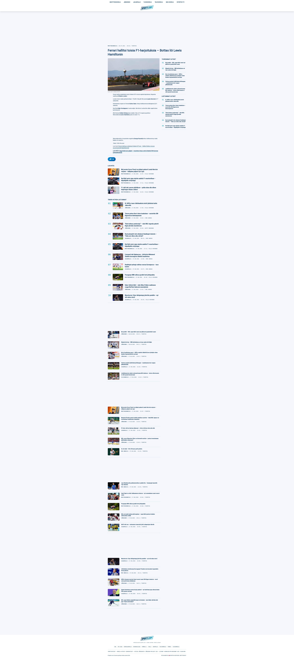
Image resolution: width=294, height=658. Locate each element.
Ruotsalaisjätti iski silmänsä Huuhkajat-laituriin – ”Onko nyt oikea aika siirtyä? (140, 235)
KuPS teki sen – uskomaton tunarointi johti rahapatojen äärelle (137, 524)
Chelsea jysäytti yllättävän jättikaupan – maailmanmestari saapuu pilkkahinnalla (138, 363)
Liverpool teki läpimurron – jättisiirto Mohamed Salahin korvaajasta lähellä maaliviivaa (140, 255)
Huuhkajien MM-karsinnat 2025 (171, 651)
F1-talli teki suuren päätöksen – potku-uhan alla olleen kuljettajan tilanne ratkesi (138, 188)
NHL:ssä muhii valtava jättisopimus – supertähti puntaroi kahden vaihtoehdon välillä (138, 514)
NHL (115, 646)
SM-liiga (120, 646)
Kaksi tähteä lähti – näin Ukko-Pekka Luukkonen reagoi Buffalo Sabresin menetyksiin (140, 286)
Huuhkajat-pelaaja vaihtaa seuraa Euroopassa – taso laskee (141, 266)
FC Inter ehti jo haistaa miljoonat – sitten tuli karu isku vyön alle (138, 428)
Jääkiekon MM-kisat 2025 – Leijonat (154, 651)
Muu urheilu (170, 2)
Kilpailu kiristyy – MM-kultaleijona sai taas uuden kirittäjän (136, 342)
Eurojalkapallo (127, 646)
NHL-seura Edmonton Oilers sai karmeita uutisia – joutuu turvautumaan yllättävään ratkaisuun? (139, 439)
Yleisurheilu (148, 2)
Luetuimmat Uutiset (169, 96)
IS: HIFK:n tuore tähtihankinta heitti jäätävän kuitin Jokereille (141, 204)
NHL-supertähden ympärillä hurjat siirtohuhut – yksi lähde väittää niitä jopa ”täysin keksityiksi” (139, 600)
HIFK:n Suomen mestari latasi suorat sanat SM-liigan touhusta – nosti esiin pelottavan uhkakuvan (139, 580)
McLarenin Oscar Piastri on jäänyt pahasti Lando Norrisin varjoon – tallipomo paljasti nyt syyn (139, 170)
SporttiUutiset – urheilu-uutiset (116, 651)
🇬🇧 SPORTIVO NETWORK (174, 655)
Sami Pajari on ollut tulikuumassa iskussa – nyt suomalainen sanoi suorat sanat (140, 494)
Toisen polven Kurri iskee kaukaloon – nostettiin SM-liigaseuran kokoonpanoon (141, 214)
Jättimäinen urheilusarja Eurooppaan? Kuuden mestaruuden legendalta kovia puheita (139, 569)
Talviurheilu (159, 2)
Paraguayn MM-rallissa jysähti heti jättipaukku (140, 275)
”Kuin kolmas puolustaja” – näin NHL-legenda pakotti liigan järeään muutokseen (142, 225)
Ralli (150, 646)
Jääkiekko (127, 2)
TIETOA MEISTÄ (164, 655)
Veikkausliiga (136, 646)
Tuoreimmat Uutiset (169, 59)
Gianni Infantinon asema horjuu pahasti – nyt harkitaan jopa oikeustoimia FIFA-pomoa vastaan (140, 590)
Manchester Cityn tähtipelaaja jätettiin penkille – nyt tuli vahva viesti (141, 296)
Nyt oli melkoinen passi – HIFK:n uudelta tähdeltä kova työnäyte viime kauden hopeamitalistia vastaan (139, 353)
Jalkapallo (137, 2)
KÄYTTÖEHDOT (183, 655)
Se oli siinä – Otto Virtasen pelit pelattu (131, 449)
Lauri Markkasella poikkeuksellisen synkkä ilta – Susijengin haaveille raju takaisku (139, 483)
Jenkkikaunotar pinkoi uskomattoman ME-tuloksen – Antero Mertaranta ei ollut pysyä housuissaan (140, 374)
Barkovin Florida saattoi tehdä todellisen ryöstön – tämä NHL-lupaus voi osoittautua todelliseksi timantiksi (140, 418)
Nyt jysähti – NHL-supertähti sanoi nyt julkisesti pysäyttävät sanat (138, 332)
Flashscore (182, 651)
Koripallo (155, 646)
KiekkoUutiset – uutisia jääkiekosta (135, 651)
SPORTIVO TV (180, 2)
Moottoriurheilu (115, 2)
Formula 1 (144, 646)
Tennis (169, 646)
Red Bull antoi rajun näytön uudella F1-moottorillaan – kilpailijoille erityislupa (138, 179)
